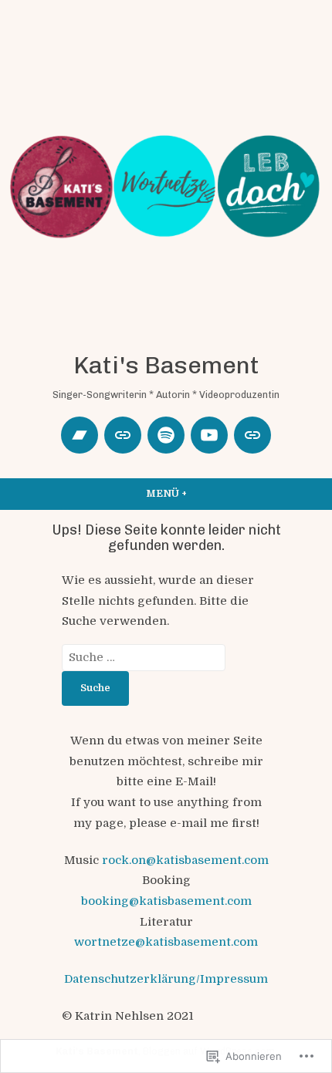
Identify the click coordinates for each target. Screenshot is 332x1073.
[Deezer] (122, 435)
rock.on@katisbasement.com (185, 860)
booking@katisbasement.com (166, 901)
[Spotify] (166, 435)
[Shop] (252, 435)
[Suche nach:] (143, 657)
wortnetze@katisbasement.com (166, 942)
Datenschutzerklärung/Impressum (166, 979)
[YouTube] (209, 435)
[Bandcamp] (79, 435)
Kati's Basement (166, 365)
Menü (206, 493)
